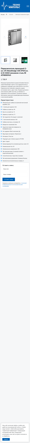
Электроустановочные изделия (22, 14)
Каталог (11, 14)
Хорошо (6, 439)
